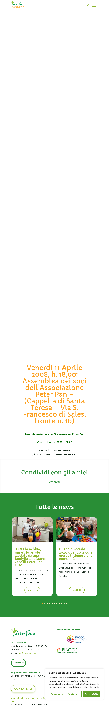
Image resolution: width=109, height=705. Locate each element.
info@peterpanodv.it (27, 653)
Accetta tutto (91, 694)
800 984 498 (19, 663)
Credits (14, 701)
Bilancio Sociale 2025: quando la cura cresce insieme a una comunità (76, 554)
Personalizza (57, 694)
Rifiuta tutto (74, 694)
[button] (42, 603)
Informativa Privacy (20, 698)
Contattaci (23, 688)
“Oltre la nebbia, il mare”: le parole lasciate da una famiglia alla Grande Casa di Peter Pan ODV (31, 557)
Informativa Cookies (41, 698)
